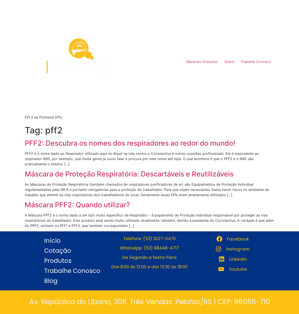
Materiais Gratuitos (202, 61)
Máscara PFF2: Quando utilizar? (77, 205)
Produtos (58, 260)
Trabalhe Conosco (256, 61)
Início (52, 240)
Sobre (229, 61)
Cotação (57, 250)
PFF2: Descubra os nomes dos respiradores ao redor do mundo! (130, 143)
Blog (51, 281)
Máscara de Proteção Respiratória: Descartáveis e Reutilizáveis (129, 174)
